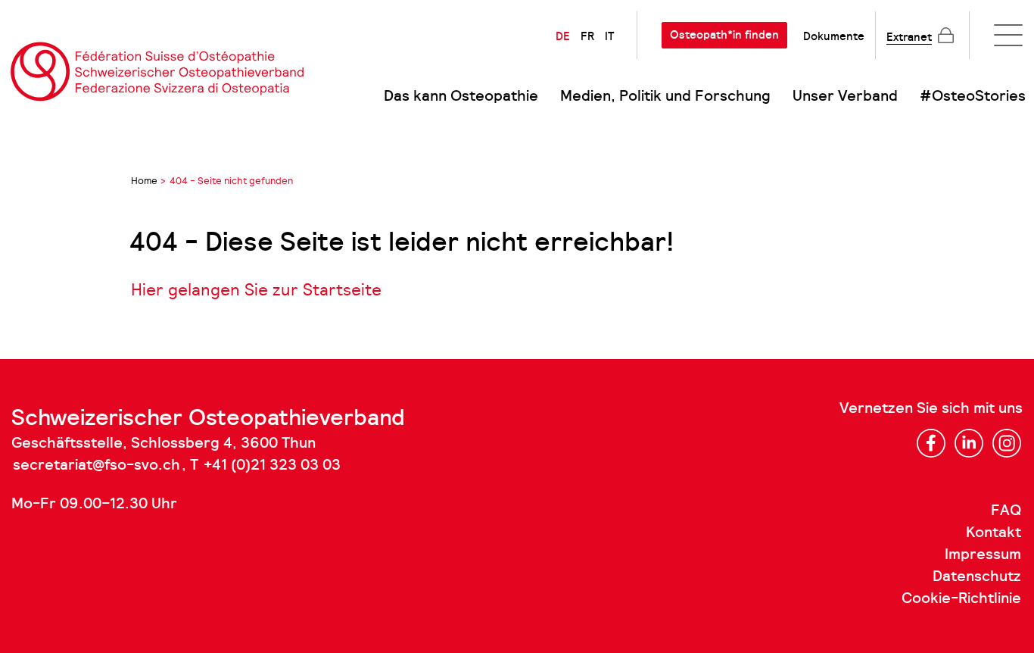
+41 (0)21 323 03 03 (272, 465)
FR (587, 36)
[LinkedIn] (969, 443)
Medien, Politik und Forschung (665, 96)
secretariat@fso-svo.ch (96, 465)
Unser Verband (845, 96)
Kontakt (993, 532)
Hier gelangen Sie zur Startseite (256, 289)
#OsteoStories (973, 96)
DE (563, 36)
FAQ (1006, 510)
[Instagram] (1007, 443)
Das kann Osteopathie (461, 96)
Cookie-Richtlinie (961, 598)
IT (609, 36)
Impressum (983, 554)
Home (144, 180)
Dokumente (833, 36)
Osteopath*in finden (724, 35)
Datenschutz (977, 576)
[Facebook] (931, 443)
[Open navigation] (1008, 35)
